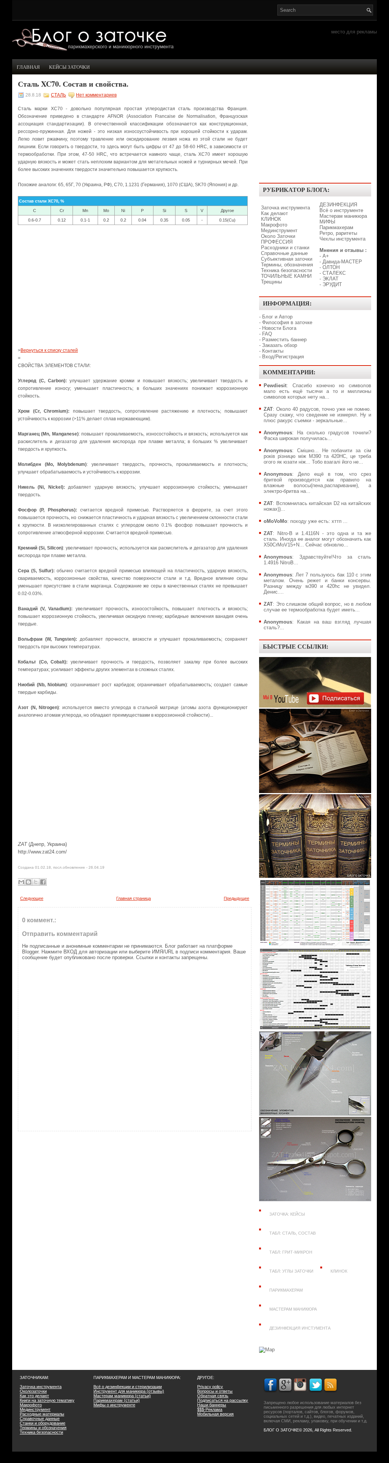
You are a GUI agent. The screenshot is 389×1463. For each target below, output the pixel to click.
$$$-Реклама (209, 1409)
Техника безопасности (286, 270)
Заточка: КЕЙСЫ (287, 1214)
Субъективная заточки (286, 259)
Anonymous (278, 432)
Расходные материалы (42, 1414)
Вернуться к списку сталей (49, 350)
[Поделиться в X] (36, 882)
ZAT (268, 409)
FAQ (267, 334)
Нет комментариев (96, 95)
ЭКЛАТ (330, 279)
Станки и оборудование (42, 1423)
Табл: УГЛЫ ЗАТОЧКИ (291, 1271)
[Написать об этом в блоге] (28, 882)
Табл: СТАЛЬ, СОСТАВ (292, 1233)
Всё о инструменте (341, 210)
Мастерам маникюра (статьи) (122, 1395)
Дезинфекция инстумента (299, 1328)
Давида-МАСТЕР (342, 261)
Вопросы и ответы (214, 1391)
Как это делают (34, 1395)
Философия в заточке (287, 322)
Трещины (271, 282)
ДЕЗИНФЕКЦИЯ (338, 204)
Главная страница (133, 898)
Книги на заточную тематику (47, 1400)
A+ (326, 256)
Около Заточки (278, 236)
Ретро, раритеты (338, 233)
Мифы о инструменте (114, 1405)
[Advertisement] (133, 286)
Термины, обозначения (287, 265)
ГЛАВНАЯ (28, 66)
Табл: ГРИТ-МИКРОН (290, 1252)
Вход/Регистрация (283, 356)
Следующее (31, 898)
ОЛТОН (331, 267)
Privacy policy (210, 1386)
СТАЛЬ (58, 95)
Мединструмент (279, 230)
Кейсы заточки (69, 66)
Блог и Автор (277, 317)
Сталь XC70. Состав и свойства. (73, 84)
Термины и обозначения (43, 1427)
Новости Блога (279, 328)
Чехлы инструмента (342, 239)
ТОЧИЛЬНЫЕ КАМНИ (286, 276)
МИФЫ (327, 222)
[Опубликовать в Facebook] (43, 882)
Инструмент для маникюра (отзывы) (128, 1391)
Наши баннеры (211, 1405)
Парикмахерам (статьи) (116, 1400)
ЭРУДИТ (332, 284)
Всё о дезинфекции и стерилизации (127, 1386)
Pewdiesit (275, 385)
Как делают (274, 213)
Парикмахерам (336, 227)
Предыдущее (236, 898)
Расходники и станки (285, 247)
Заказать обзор (279, 345)
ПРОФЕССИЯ (277, 242)
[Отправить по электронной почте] (21, 882)
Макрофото (274, 225)
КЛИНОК (271, 219)
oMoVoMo (275, 521)
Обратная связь (212, 1395)
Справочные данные (284, 253)
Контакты (272, 351)
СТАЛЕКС (334, 273)
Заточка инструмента (285, 208)
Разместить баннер (284, 339)
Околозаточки (33, 1391)
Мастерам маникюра (343, 216)
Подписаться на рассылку (222, 1400)
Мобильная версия (215, 1414)
